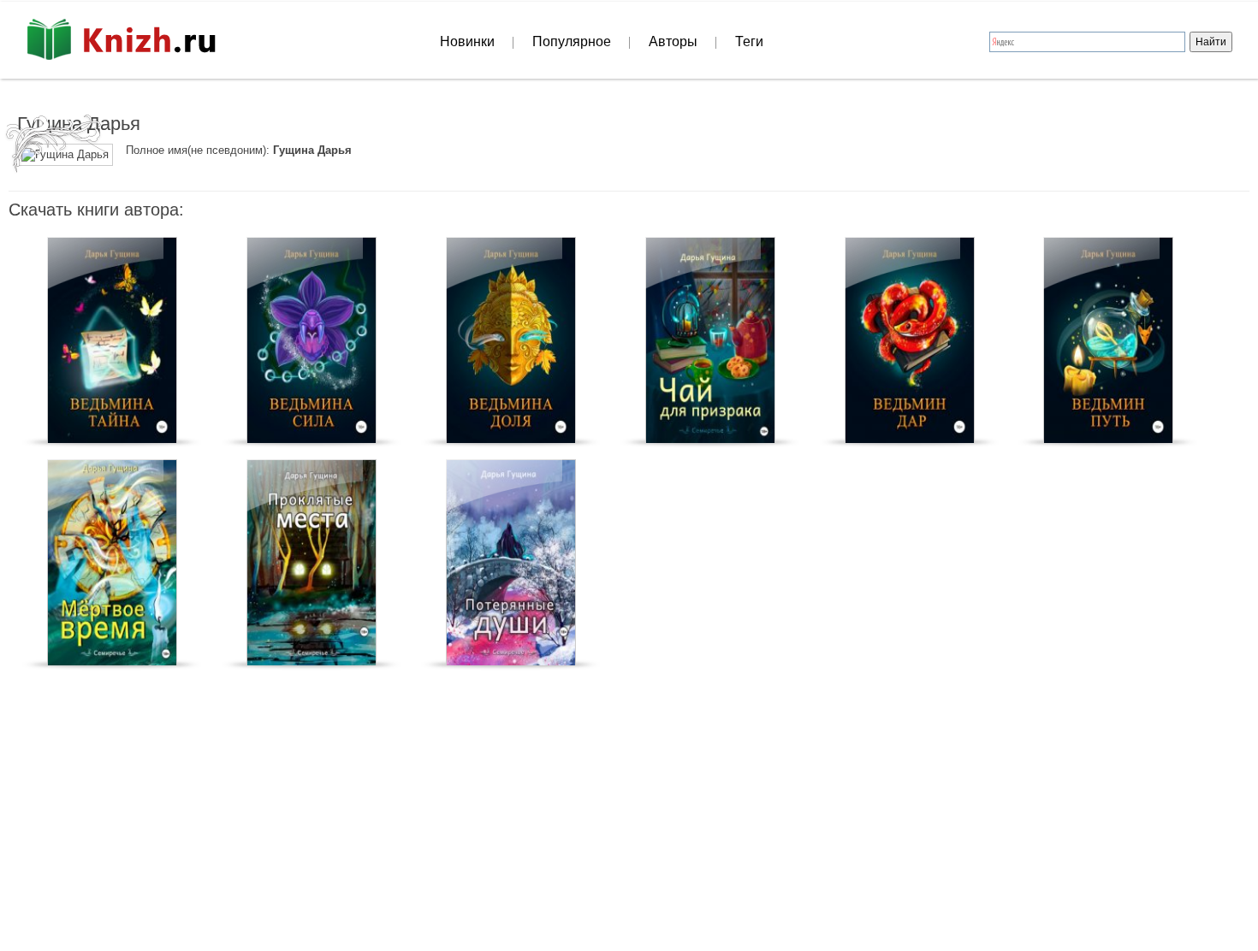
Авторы (673, 41)
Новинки (467, 41)
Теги (749, 41)
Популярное (571, 41)
